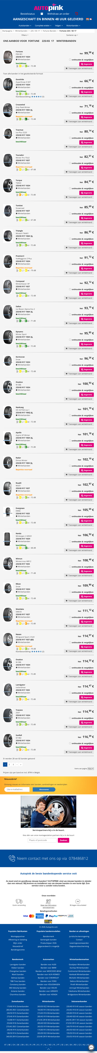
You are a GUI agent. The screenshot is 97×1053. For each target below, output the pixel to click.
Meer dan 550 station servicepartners (48, 906)
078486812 (78, 858)
